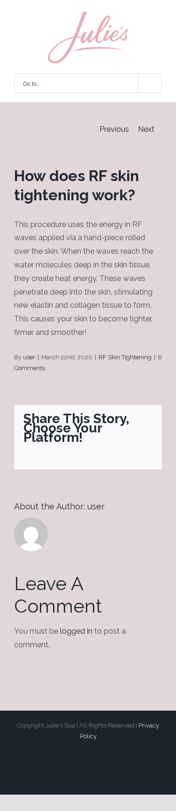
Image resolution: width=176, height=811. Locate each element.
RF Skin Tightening (125, 357)
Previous (114, 129)
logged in (76, 631)
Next (146, 129)
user (29, 357)
